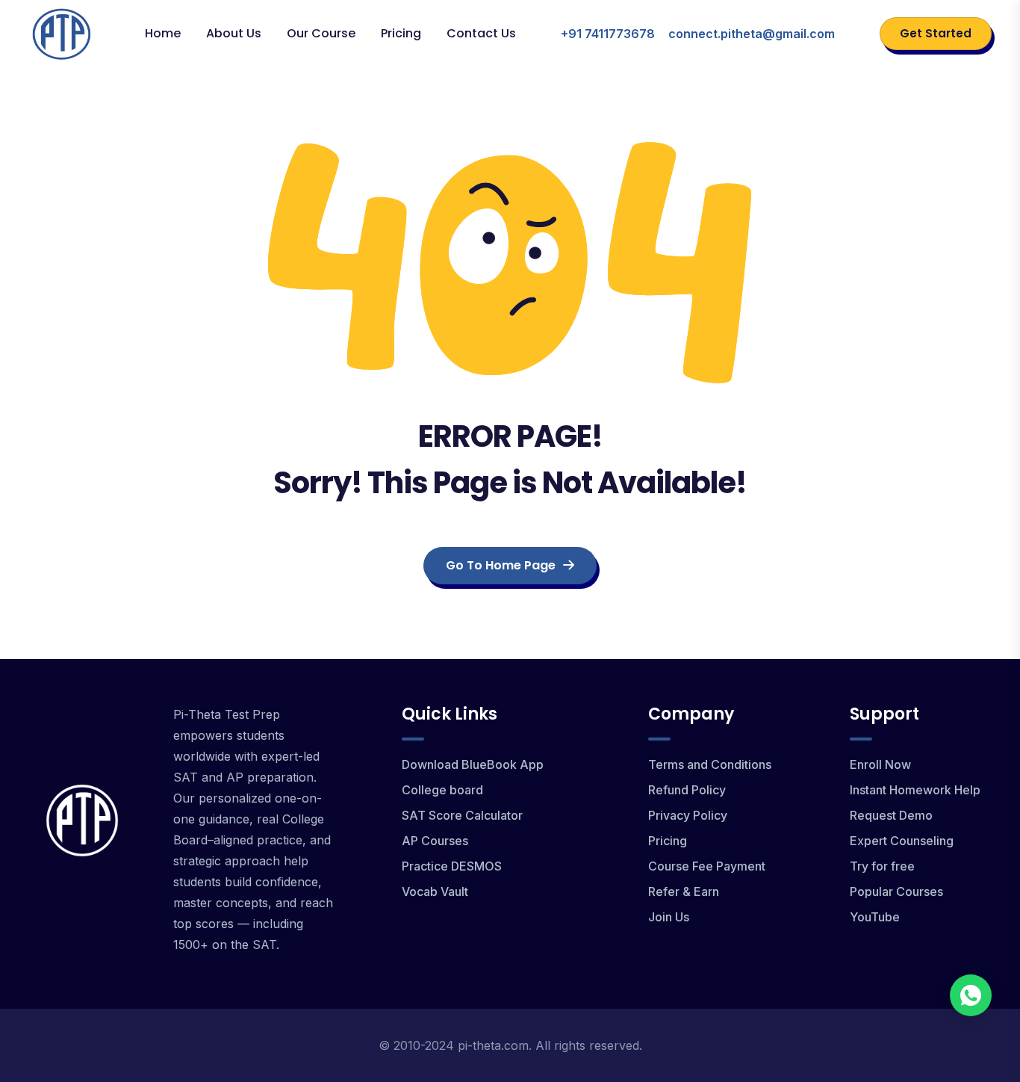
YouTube (875, 916)
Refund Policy (687, 789)
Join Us (668, 916)
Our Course (321, 33)
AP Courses (435, 840)
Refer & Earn (683, 891)
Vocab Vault (435, 891)
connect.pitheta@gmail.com (751, 33)
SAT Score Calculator (462, 815)
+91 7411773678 (608, 33)
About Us (233, 33)
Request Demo (891, 815)
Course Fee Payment (706, 866)
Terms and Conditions (709, 764)
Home (163, 33)
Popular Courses (896, 891)
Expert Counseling (902, 840)
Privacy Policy (687, 815)
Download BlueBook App (473, 764)
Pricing (401, 33)
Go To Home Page (501, 565)
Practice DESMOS (452, 866)
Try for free (882, 866)
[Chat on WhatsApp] (971, 995)
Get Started (935, 33)
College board (442, 789)
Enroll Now (880, 764)
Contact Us (481, 33)
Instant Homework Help (915, 789)
